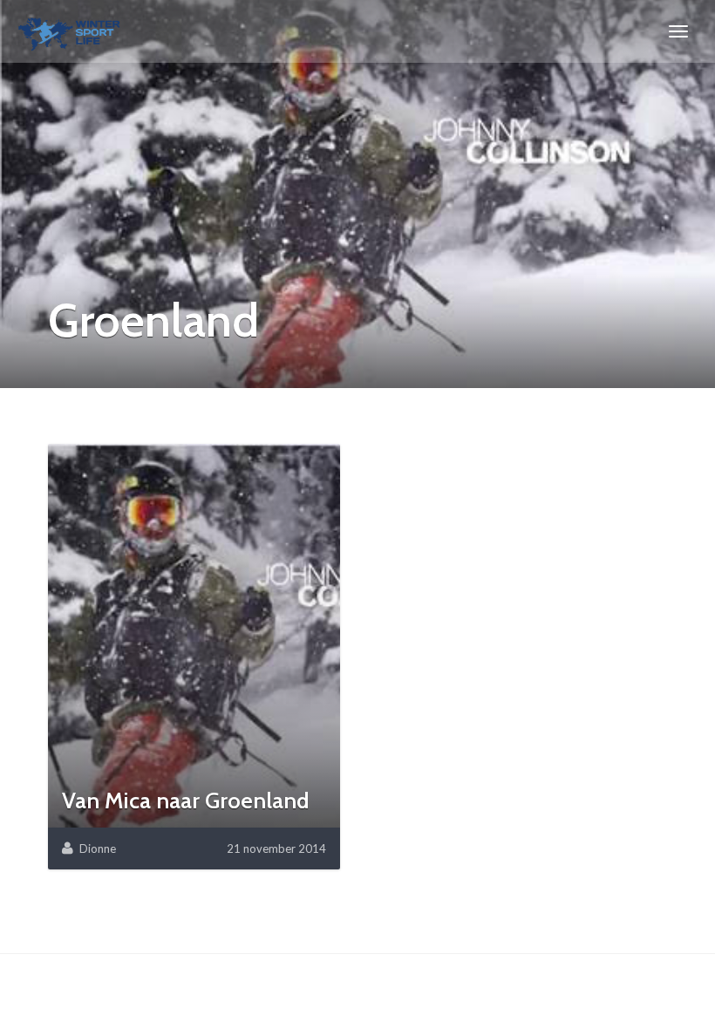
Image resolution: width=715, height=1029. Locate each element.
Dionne (97, 848)
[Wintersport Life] (69, 31)
